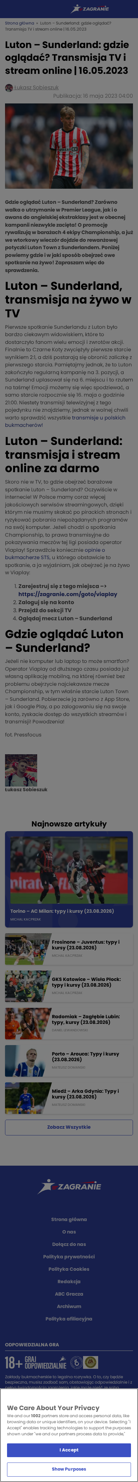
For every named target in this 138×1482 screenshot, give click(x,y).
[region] (69, 1435)
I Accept (69, 1450)
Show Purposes (69, 1469)
